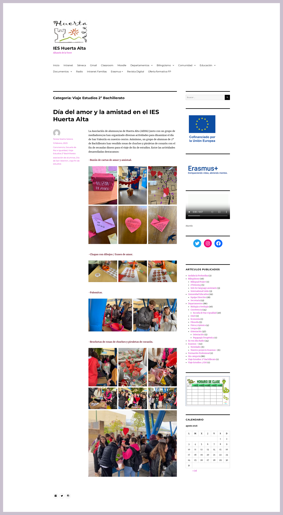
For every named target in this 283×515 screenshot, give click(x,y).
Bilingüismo (164, 65)
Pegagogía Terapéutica (203, 337)
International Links (200, 291)
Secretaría (195, 300)
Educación (206, 65)
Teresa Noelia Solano (63, 139)
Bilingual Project (198, 282)
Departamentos (139, 65)
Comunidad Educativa (198, 294)
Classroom (107, 65)
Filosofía (195, 322)
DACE (193, 316)
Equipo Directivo (198, 297)
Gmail (93, 65)
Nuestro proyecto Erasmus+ (204, 350)
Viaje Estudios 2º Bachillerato (202, 359)
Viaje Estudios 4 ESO (197, 362)
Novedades (196, 347)
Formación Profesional (199, 353)
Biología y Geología (199, 306)
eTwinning (196, 285)
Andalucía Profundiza (198, 275)
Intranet (68, 65)
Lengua (194, 328)
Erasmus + (117, 71)
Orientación (196, 331)
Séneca (81, 65)
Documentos (61, 71)
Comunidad (185, 65)
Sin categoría (194, 356)
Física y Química (198, 325)
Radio (79, 71)
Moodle (121, 65)
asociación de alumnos (64, 157)
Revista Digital (135, 71)
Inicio (56, 65)
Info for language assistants (204, 288)
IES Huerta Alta (69, 48)
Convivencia (59, 147)
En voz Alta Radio (196, 341)
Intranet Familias (97, 71)
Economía (195, 319)
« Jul (194, 471)
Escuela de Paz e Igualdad (204, 313)
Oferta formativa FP (159, 71)
